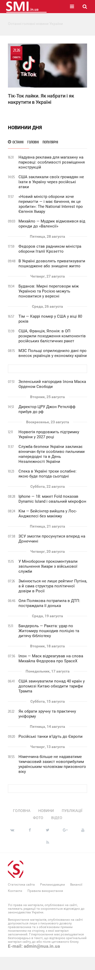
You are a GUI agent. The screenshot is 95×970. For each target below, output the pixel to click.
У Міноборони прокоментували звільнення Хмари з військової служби (48, 566)
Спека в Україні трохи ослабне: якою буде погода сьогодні (47, 474)
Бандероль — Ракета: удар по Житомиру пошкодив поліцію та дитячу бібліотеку (48, 631)
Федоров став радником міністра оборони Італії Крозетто (49, 249)
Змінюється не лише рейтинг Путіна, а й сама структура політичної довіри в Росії (52, 586)
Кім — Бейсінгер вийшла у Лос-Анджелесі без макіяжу (47, 513)
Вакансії (76, 884)
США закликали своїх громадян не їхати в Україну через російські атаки (51, 182)
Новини (46, 811)
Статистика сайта (21, 884)
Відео (56, 818)
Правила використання (45, 891)
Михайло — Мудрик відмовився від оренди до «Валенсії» (51, 224)
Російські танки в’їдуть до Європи (50, 736)
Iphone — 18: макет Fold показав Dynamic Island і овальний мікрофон (52, 499)
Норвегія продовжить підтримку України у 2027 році (48, 434)
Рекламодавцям (52, 884)
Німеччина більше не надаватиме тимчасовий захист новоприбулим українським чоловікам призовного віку (52, 764)
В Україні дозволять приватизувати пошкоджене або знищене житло (51, 263)
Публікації (72, 811)
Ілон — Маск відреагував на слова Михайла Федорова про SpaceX (50, 658)
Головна (21, 811)
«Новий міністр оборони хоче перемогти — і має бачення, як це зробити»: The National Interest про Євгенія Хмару (50, 204)
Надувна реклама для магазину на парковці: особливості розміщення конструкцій (51, 162)
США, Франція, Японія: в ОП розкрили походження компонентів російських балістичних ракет (52, 336)
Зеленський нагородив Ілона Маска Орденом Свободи (52, 384)
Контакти (15, 891)
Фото (38, 818)
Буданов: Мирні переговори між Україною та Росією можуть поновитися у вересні (48, 291)
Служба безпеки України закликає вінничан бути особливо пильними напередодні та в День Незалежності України (51, 454)
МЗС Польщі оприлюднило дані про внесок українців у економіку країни (52, 353)
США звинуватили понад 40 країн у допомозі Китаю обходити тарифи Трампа (51, 686)
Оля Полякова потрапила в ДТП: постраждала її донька (49, 603)
